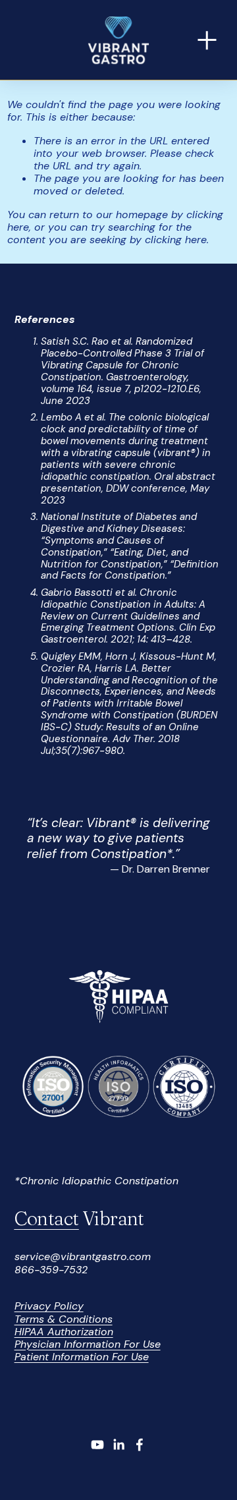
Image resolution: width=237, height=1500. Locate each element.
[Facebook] (139, 1444)
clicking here (176, 239)
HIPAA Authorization (63, 1331)
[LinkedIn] (118, 1444)
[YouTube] (97, 1444)
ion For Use (133, 1344)
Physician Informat (59, 1344)
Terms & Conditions (63, 1319)
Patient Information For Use (81, 1356)
